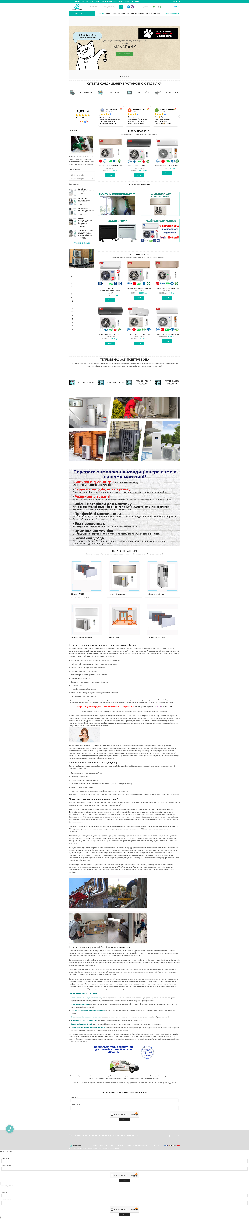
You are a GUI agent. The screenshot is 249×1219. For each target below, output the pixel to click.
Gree (168, 809)
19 (72, 333)
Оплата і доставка (127, 13)
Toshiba (71, 812)
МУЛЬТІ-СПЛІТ (172, 92)
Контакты (103, 1145)
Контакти (156, 13)
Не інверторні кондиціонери (81, 637)
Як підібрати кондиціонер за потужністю (84, 200)
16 (72, 322)
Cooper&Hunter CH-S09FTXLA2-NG (167, 334)
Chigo (88, 838)
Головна (101, 13)
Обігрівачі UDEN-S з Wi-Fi (80, 597)
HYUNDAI (110, 170)
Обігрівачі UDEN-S (77, 594)
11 (72, 305)
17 (72, 326)
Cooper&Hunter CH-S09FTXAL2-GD (167, 288)
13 (72, 312)
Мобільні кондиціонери (155, 594)
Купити (110, 177)
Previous (71, 338)
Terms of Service (113, 1148)
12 (72, 308)
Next (71, 342)
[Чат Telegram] (128, 6)
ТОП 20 (156, 1145)
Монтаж (120, 1145)
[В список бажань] (120, 141)
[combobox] (82, 179)
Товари (108, 13)
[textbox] (77, 179)
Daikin (173, 809)
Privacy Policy (104, 1148)
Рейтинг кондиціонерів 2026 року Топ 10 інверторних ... (85, 221)
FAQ (112, 1145)
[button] (120, 76)
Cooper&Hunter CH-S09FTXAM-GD (139, 288)
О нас (95, 1145)
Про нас (148, 13)
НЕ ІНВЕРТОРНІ (86, 92)
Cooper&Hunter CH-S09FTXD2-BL (110, 334)
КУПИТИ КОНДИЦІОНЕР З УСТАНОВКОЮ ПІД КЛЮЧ (124, 83)
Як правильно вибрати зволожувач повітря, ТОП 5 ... (86, 210)
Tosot (92, 838)
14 (72, 315)
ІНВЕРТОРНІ (115, 92)
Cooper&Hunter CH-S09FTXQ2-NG (167, 166)
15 (72, 319)
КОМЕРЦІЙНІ (143, 92)
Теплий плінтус (114, 637)
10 (72, 301)
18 (72, 330)
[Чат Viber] (132, 6)
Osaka (109, 838)
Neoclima (98, 838)
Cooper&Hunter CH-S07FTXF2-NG (138, 166)
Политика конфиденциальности (138, 1145)
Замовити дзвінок (172, 13)
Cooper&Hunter (139, 168)
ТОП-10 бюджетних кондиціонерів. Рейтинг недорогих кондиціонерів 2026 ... (86, 232)
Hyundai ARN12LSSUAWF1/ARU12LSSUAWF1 (110, 289)
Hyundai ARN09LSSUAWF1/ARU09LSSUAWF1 (110, 167)
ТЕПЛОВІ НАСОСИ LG (86, 383)
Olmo (104, 838)
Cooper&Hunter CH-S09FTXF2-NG (138, 334)
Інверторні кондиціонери (118, 594)
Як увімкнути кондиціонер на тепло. (86, 190)
